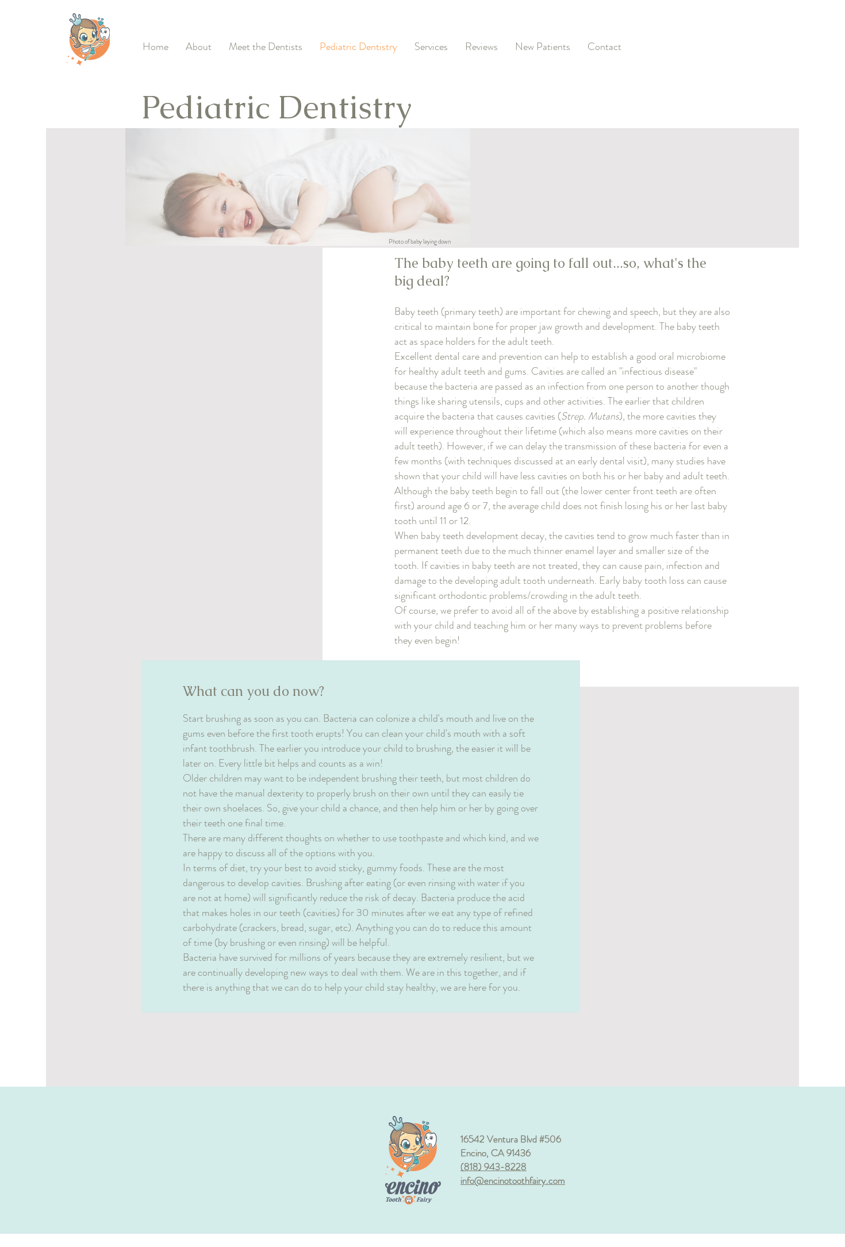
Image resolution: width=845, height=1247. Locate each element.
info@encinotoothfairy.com (512, 1180)
